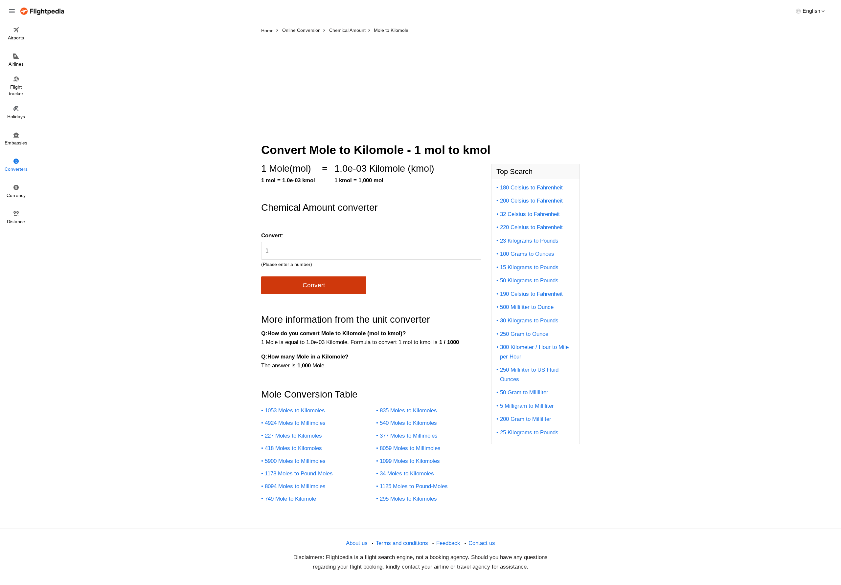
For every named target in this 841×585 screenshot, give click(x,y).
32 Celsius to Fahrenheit (530, 214)
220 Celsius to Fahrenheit (531, 227)
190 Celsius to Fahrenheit (531, 294)
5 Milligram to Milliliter (527, 406)
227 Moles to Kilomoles (293, 436)
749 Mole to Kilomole (290, 499)
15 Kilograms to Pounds (529, 267)
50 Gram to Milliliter (524, 392)
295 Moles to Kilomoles (408, 499)
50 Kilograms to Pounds (529, 280)
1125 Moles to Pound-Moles (414, 486)
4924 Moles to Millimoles (295, 423)
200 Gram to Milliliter (525, 419)
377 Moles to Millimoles (409, 436)
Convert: (272, 235)
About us (357, 543)
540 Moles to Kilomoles (408, 423)
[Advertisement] (420, 85)
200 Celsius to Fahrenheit (531, 201)
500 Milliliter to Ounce (527, 307)
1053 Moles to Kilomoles (295, 410)
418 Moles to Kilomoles (293, 448)
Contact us (481, 543)
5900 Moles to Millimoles (295, 461)
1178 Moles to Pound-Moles (299, 473)
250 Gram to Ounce (524, 334)
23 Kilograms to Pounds (529, 241)
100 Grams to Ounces (527, 254)
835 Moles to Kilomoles (408, 410)
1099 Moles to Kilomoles (410, 461)
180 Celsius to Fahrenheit (531, 187)
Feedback (448, 543)
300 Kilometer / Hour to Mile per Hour (534, 352)
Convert (314, 285)
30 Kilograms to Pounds (529, 320)
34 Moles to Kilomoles (407, 473)
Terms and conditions (402, 543)
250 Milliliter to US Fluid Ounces (529, 374)
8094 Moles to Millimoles (295, 486)
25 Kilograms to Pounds (529, 432)
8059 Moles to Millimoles (410, 448)
